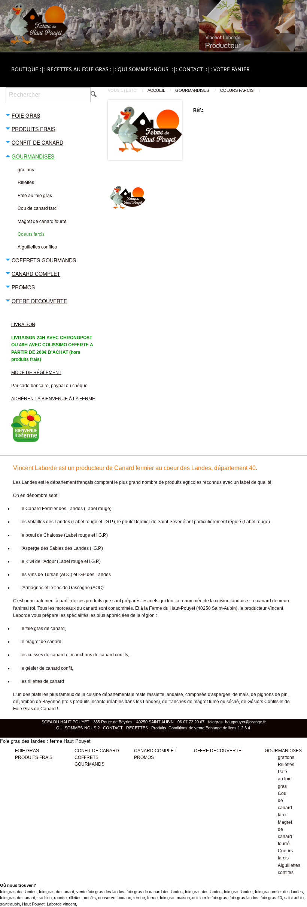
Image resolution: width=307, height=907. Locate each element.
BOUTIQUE (29, 69)
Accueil (156, 90)
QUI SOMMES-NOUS (148, 69)
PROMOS (144, 757)
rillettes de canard (46, 681)
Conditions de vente (186, 728)
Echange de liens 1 (223, 728)
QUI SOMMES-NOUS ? (78, 728)
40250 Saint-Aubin (217, 608)
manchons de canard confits (99, 654)
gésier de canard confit (48, 668)
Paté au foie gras (285, 779)
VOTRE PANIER (231, 69)
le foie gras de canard (43, 628)
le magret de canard (41, 641)
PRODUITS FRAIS (33, 757)
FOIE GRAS (27, 750)
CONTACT (196, 69)
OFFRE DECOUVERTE (217, 750)
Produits (158, 728)
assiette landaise (166, 694)
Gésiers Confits (263, 701)
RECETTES (137, 728)
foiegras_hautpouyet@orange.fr (237, 722)
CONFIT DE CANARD (97, 750)
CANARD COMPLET (155, 750)
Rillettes (286, 764)
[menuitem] (29, 69)
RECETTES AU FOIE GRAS (82, 69)
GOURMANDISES (192, 90)
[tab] (51, 115)
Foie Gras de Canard (34, 708)
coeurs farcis (237, 90)
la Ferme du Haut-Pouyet (169, 608)
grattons (286, 757)
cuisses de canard (46, 654)
